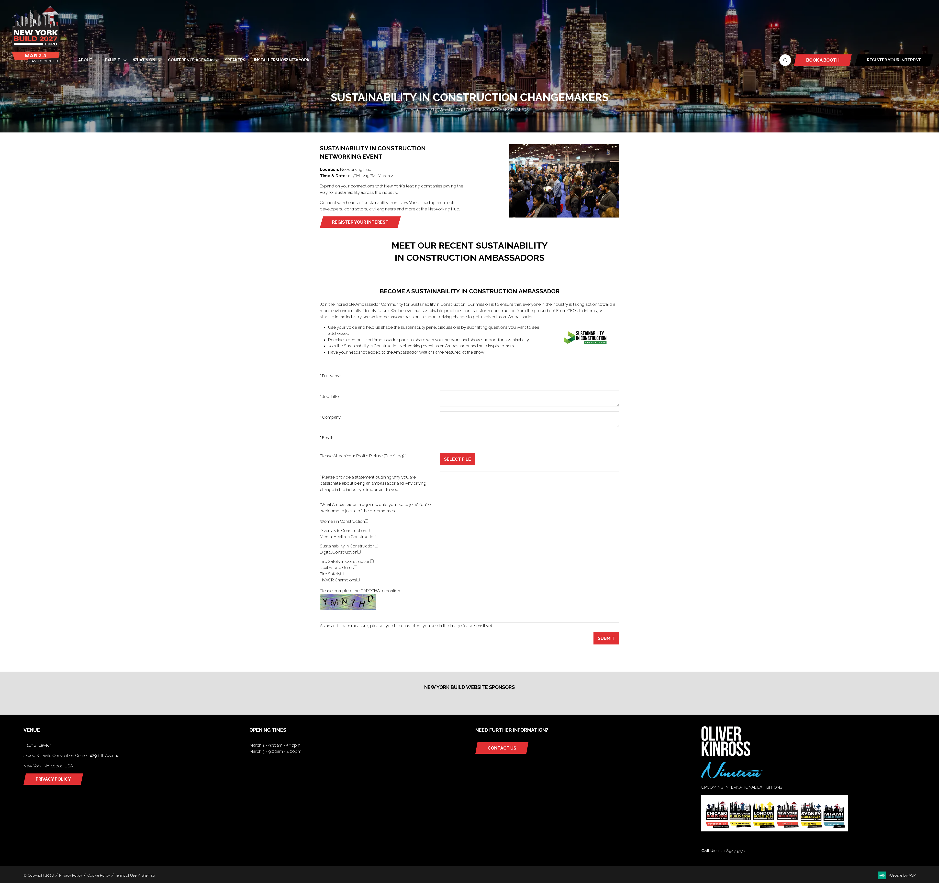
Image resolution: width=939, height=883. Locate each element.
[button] (785, 60)
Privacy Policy (70, 875)
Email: (326, 437)
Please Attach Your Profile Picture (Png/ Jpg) (363, 455)
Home (416, 110)
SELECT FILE (457, 459)
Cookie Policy (98, 875)
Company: (330, 417)
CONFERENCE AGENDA (190, 60)
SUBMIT (606, 638)
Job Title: (329, 396)
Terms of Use (125, 875)
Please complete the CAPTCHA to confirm (360, 590)
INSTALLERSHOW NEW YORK (282, 60)
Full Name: (330, 375)
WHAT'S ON (144, 60)
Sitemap (148, 875)
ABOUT (85, 60)
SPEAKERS (235, 60)
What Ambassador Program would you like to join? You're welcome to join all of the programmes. (375, 507)
